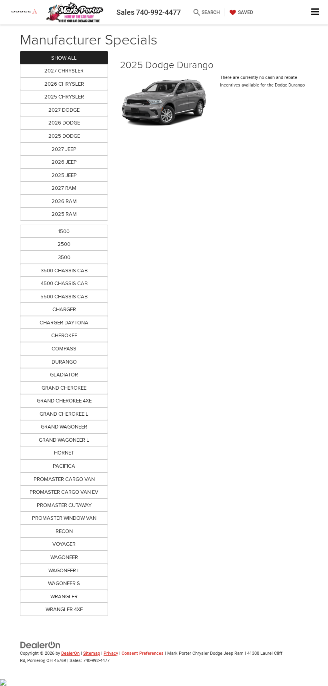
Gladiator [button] (64, 374)
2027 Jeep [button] (64, 149)
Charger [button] (64, 309)
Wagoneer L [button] (64, 570)
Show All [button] (64, 57)
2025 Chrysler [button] (64, 96)
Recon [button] (64, 531)
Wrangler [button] (64, 596)
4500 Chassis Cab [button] (64, 283)
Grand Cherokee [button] (64, 387)
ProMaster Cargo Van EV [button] (64, 491)
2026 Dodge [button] (64, 122)
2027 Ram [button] (64, 187)
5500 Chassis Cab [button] (64, 296)
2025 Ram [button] (64, 213)
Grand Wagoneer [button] (64, 426)
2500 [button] (64, 243)
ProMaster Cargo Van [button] (64, 479)
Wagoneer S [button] (64, 583)
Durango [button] (64, 361)
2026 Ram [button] (64, 201)
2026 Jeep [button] (64, 161)
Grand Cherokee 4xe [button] (64, 400)
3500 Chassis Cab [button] (64, 270)
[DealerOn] (40, 645)
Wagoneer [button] (64, 557)
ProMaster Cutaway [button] (64, 505)
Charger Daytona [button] (64, 322)
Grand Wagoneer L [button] (64, 439)
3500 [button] (64, 257)
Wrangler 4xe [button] (64, 609)
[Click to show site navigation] (315, 12)
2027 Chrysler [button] (64, 70)
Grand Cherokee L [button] (64, 413)
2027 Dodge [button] (64, 109)
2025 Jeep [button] (64, 175)
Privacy (111, 653)
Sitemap (91, 653)
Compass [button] (64, 348)
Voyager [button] (64, 543)
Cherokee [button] (64, 335)
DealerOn (70, 653)
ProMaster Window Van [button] (64, 517)
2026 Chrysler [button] (64, 83)
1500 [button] (64, 231)
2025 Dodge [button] (64, 135)
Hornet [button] (64, 452)
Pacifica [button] (64, 465)
